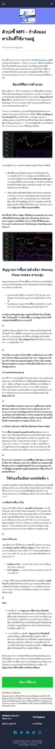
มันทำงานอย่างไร (9, 723)
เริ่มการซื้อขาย (27, 682)
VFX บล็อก (6, 47)
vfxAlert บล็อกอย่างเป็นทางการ (10, 717)
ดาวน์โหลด (37, 723)
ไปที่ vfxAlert (39, 717)
